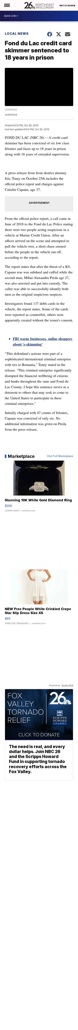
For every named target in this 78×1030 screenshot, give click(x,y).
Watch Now (66, 5)
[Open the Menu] (6, 5)
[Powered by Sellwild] (67, 685)
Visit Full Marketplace (60, 456)
